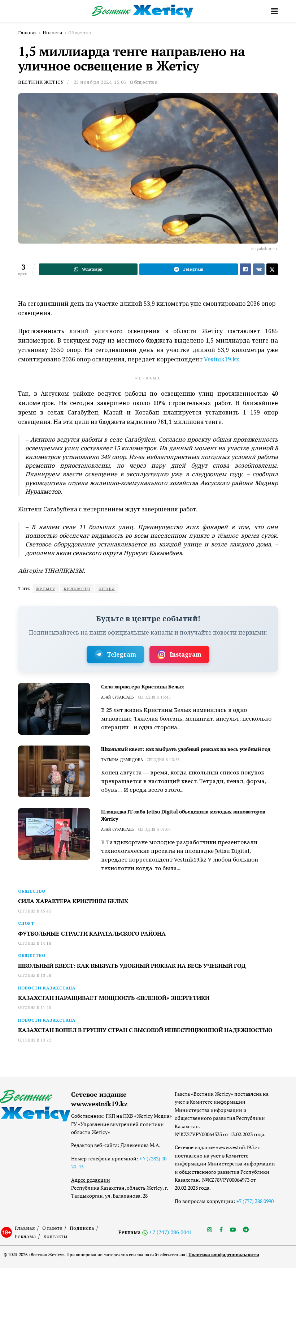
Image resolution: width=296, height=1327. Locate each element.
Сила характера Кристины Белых (142, 686)
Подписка (82, 1228)
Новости (52, 33)
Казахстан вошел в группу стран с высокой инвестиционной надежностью (145, 1030)
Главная (27, 33)
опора (107, 588)
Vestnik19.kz (221, 359)
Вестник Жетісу (41, 82)
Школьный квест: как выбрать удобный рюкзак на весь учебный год (185, 749)
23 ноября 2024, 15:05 (100, 82)
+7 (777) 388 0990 (255, 1201)
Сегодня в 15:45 (154, 697)
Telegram (121, 654)
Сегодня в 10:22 (34, 1040)
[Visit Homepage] (143, 11)
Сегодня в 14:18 (34, 943)
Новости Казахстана (46, 988)
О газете (52, 1228)
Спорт (26, 923)
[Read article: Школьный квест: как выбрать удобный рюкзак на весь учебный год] (54, 771)
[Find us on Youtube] (233, 1229)
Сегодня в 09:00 (154, 829)
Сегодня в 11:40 (34, 1007)
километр (77, 588)
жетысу (45, 588)
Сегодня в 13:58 (163, 759)
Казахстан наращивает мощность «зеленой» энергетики (113, 998)
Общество (79, 33)
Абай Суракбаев (117, 697)
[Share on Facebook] (245, 269)
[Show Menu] (274, 11)
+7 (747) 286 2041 (170, 1232)
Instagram (185, 654)
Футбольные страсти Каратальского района (92, 933)
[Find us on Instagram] (209, 1229)
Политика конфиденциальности (223, 1254)
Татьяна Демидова (122, 759)
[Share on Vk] (259, 269)
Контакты (55, 1236)
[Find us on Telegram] (246, 1229)
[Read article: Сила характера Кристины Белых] (54, 709)
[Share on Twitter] (272, 269)
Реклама (25, 1236)
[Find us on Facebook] (221, 1229)
